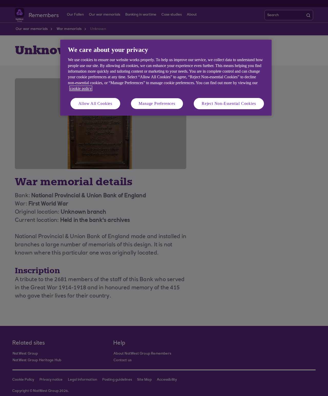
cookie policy (81, 88)
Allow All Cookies (95, 103)
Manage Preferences (157, 103)
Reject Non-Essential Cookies (229, 103)
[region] (166, 78)
